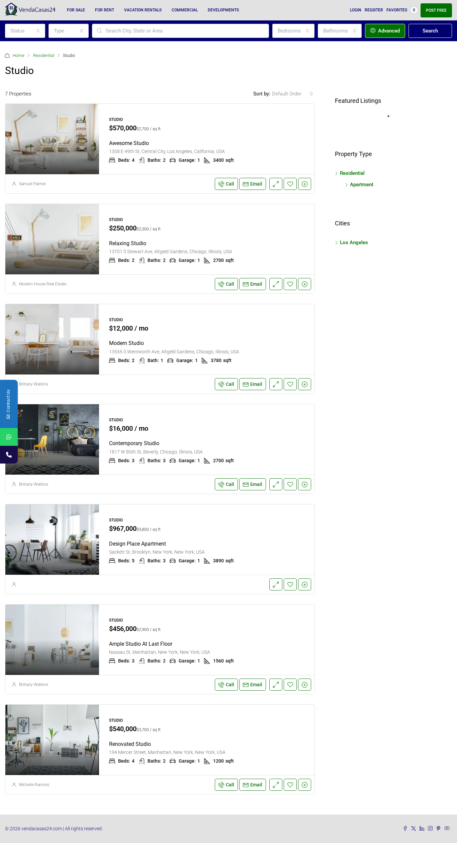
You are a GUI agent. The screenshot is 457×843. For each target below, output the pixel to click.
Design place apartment (137, 544)
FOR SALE (76, 10)
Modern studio (126, 343)
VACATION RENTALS (143, 10)
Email (256, 184)
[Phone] (9, 455)
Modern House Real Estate (42, 284)
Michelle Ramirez (34, 784)
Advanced (388, 31)
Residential (43, 55)
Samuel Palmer (32, 184)
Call (230, 184)
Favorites (400, 10)
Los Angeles (354, 242)
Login (355, 10)
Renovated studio (130, 744)
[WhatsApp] (9, 437)
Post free (436, 10)
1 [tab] (391, 119)
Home (18, 55)
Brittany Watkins (33, 384)
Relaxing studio (127, 243)
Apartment (361, 185)
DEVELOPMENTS (223, 10)
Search (430, 31)
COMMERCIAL (185, 10)
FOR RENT (104, 10)
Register (374, 10)
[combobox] (25, 31)
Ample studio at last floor (140, 644)
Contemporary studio (134, 443)
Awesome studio (129, 143)
